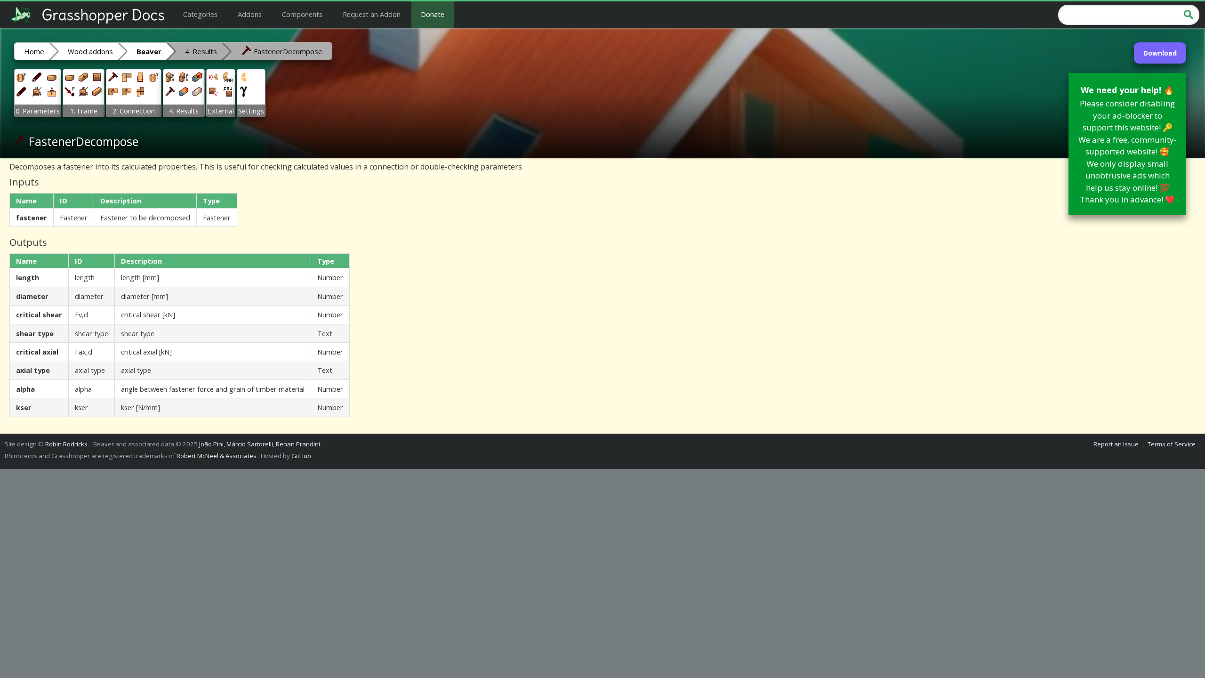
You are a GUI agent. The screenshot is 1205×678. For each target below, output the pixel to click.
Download (1160, 52)
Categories (200, 14)
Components (302, 14)
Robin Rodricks (66, 444)
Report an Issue (1116, 444)
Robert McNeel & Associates (217, 456)
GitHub (301, 456)
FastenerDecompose (287, 51)
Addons (250, 14)
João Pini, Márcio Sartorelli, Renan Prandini (259, 444)
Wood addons (90, 51)
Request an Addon (372, 14)
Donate (432, 14)
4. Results (201, 51)
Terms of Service (1172, 444)
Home (34, 51)
